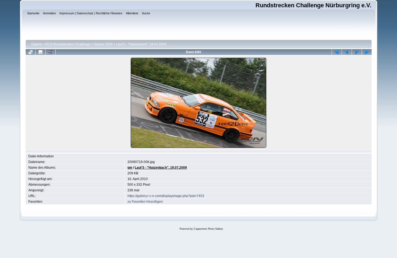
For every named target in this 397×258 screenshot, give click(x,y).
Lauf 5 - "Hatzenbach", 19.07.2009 (141, 44)
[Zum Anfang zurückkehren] (337, 52)
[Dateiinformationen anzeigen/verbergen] (40, 52)
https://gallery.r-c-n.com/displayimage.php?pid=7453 (165, 196)
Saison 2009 (103, 44)
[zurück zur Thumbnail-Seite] (30, 52)
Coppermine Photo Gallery (208, 229)
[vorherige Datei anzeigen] (347, 52)
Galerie (36, 44)
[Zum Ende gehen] (367, 52)
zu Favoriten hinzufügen (145, 201)
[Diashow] (50, 52)
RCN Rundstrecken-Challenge (67, 44)
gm (129, 167)
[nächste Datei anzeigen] (357, 52)
